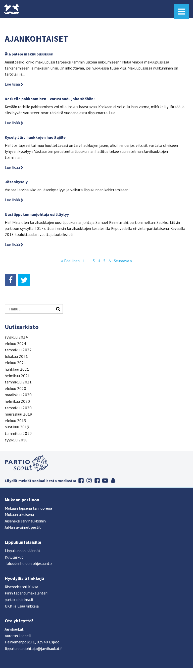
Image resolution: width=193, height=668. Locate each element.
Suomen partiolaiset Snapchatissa (113, 481)
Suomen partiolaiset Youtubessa (105, 481)
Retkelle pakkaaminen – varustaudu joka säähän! (50, 98)
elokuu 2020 (15, 388)
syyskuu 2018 (16, 439)
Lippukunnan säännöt (22, 550)
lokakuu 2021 (16, 356)
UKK (8, 606)
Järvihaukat (14, 629)
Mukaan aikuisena (19, 514)
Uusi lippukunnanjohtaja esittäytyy (37, 214)
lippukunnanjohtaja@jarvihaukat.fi (34, 648)
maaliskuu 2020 (18, 394)
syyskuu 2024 (16, 337)
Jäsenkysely (16, 181)
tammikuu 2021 (18, 381)
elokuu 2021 (15, 362)
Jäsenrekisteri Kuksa (21, 586)
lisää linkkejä (28, 606)
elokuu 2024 (15, 343)
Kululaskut (14, 557)
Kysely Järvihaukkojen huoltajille (35, 137)
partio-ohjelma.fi (19, 599)
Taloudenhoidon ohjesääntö (28, 563)
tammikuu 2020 (18, 407)
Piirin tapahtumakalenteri (26, 592)
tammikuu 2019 (18, 433)
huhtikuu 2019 (17, 426)
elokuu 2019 (15, 420)
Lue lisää (12, 84)
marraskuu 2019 (18, 414)
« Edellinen (70, 260)
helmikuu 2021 (17, 375)
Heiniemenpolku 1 (20, 641)
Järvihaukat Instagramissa (89, 481)
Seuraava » (123, 260)
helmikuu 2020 (17, 401)
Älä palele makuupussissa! (29, 53)
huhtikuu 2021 (17, 369)
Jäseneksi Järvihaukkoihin (25, 520)
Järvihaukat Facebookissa (81, 481)
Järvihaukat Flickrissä (97, 481)
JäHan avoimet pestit (23, 527)
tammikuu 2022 (18, 349)
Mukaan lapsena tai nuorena (28, 508)
